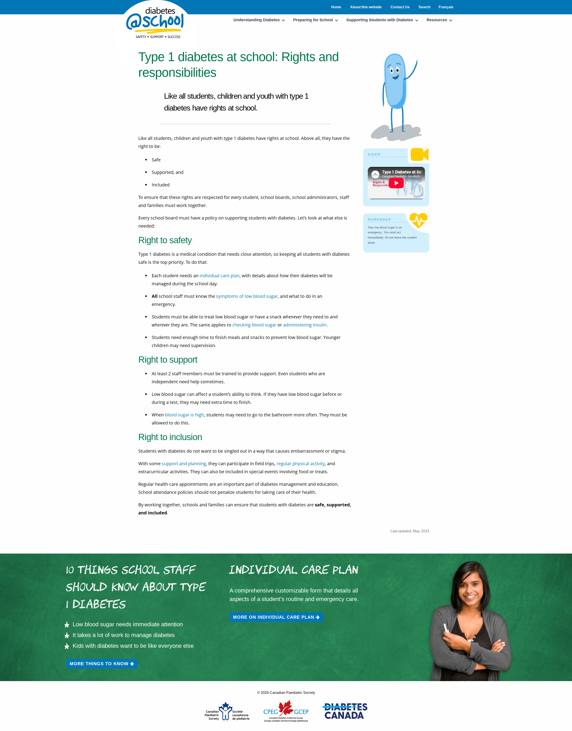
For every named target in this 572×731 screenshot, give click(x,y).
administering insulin (304, 325)
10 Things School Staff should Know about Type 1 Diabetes (136, 588)
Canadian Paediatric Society (292, 693)
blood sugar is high (184, 415)
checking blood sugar (254, 325)
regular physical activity (301, 463)
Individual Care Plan (293, 571)
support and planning (184, 463)
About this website (366, 7)
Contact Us (400, 7)
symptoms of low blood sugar (247, 296)
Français (446, 7)
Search (424, 7)
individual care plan (220, 276)
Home (336, 7)
